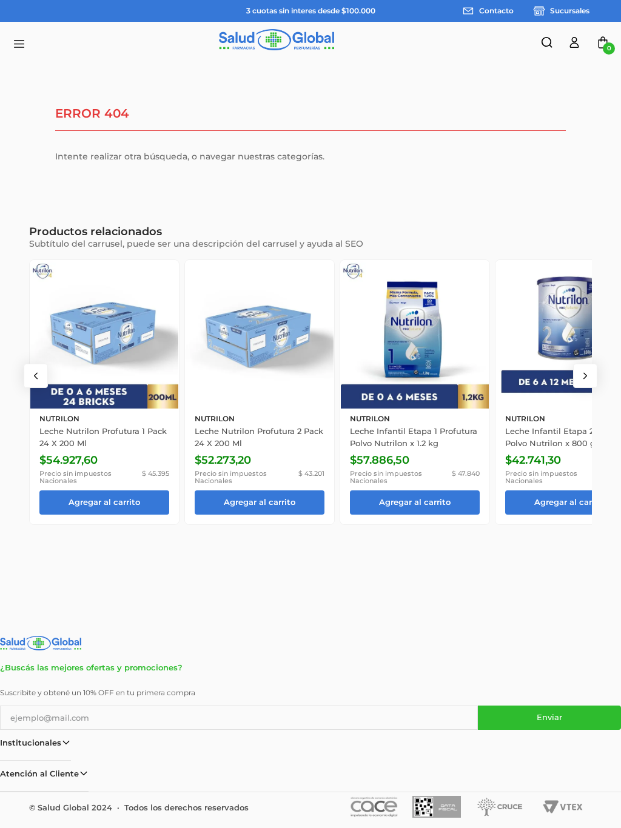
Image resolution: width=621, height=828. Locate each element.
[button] (548, 44)
